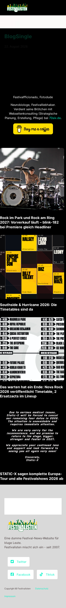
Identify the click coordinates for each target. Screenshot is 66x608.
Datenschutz (41, 588)
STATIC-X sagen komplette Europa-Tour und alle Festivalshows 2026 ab (31, 476)
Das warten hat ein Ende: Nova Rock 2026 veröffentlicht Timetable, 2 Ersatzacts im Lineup (31, 391)
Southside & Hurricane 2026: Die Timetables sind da (28, 307)
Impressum (9, 596)
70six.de (55, 118)
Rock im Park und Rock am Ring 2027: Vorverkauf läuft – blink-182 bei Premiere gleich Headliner (29, 222)
